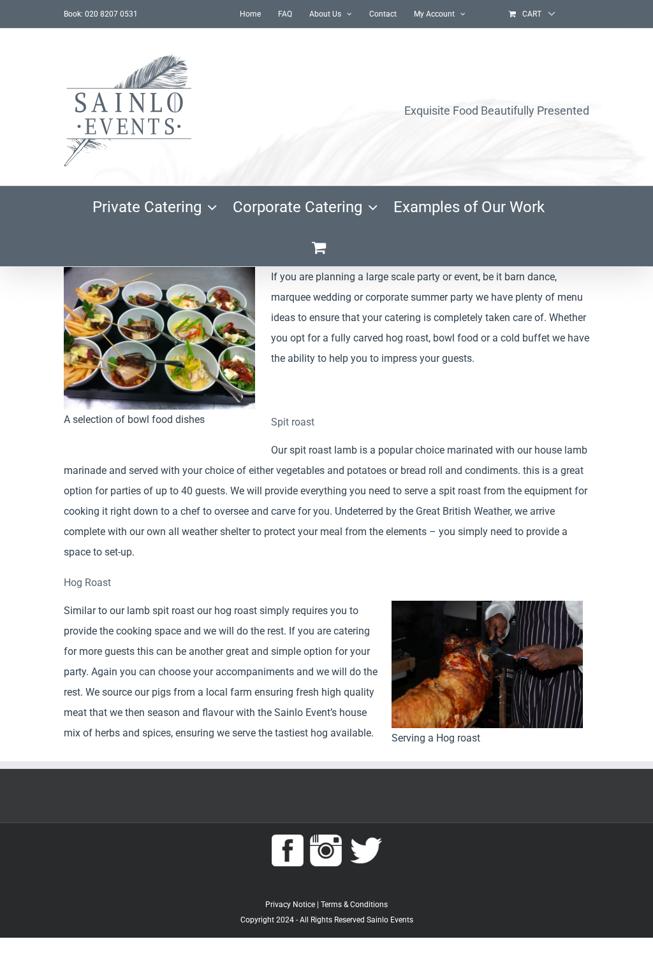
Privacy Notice (290, 904)
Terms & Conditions (354, 904)
